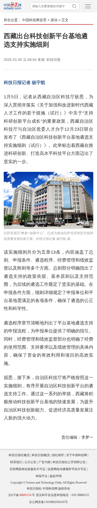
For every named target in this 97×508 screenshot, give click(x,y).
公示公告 (30, 462)
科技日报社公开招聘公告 (69, 462)
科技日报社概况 (19, 455)
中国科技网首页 (34, 20)
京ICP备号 (21, 495)
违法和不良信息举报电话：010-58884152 (62, 495)
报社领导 (58, 455)
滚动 (53, 20)
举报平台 (42, 476)
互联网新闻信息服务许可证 (27, 469)
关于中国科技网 (76, 455)
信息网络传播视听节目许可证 (67, 469)
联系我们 (16, 462)
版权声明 (56, 476)
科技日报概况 (41, 455)
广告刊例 (44, 462)
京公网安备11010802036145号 (48, 502)
